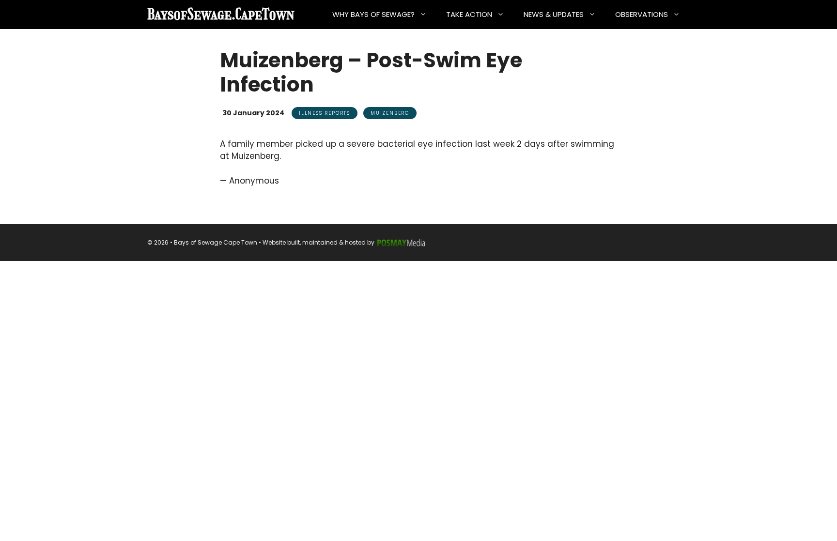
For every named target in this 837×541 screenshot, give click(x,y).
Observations (641, 14)
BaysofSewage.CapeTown (220, 14)
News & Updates (554, 14)
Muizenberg (390, 113)
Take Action (469, 14)
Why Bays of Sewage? (373, 14)
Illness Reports (324, 113)
